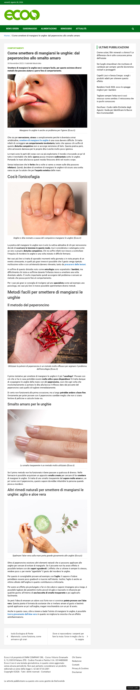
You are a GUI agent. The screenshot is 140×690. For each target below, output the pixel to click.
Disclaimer (77, 672)
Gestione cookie (132, 688)
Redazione (76, 661)
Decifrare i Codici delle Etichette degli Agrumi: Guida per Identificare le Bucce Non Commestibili (114, 110)
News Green (12, 28)
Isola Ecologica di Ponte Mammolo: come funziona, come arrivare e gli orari (26, 636)
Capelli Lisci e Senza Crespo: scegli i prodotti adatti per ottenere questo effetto (113, 78)
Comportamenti (16, 48)
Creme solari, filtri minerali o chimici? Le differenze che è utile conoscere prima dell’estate (115, 55)
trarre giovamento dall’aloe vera (22, 614)
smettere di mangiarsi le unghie (34, 140)
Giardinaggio (30, 28)
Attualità (81, 28)
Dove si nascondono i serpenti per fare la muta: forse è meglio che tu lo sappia (68, 636)
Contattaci (46, 672)
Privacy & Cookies (80, 668)
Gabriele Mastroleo (33, 63)
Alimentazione (49, 28)
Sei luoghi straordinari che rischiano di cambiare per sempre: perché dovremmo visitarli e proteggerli (115, 67)
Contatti (75, 665)
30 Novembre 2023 (16, 63)
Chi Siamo (76, 657)
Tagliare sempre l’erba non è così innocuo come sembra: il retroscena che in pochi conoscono (115, 98)
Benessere (66, 28)
